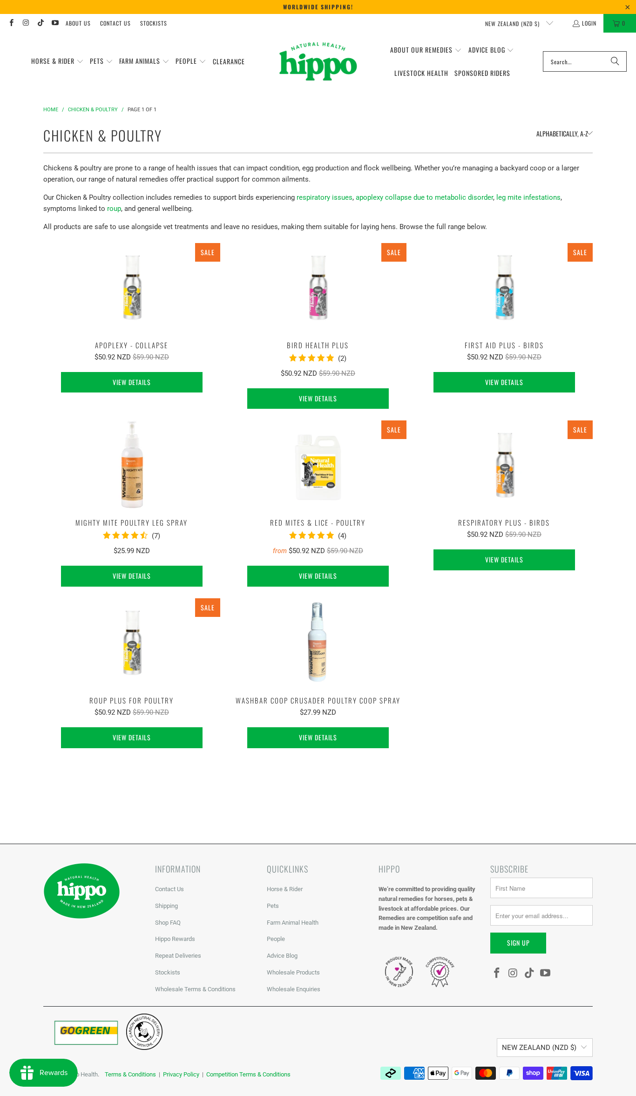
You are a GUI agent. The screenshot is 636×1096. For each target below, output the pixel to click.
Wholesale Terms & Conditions (195, 989)
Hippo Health (81, 1074)
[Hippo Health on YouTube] (55, 23)
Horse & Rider (285, 889)
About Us (78, 23)
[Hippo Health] (319, 61)
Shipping (166, 905)
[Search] (615, 61)
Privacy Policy (181, 1074)
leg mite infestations (528, 197)
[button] (57, 61)
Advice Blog (282, 955)
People (276, 938)
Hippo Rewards (175, 938)
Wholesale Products (293, 972)
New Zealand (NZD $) (513, 23)
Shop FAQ (168, 922)
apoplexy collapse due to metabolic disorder (424, 197)
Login (589, 23)
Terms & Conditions (130, 1074)
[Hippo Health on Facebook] (11, 23)
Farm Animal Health (292, 922)
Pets (273, 905)
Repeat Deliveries (178, 955)
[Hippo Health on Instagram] (25, 23)
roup (114, 208)
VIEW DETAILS (132, 382)
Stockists (153, 23)
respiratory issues (324, 197)
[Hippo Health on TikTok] (40, 23)
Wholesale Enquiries (293, 989)
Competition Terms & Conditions (248, 1074)
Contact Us (115, 23)
